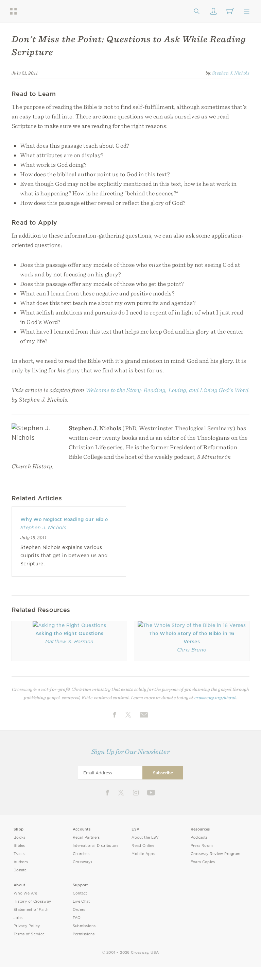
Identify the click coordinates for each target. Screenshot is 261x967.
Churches (81, 854)
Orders (79, 909)
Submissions (84, 926)
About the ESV (145, 837)
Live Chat (81, 901)
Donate (20, 870)
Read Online (143, 845)
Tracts (19, 854)
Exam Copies (203, 862)
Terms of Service (29, 934)
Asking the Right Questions (69, 633)
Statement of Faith (31, 909)
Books (19, 837)
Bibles (19, 845)
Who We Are (25, 893)
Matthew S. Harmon (69, 641)
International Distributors (96, 845)
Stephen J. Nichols (230, 73)
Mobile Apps (143, 854)
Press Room (202, 845)
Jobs (18, 918)
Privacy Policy (27, 926)
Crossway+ (83, 862)
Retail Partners (86, 837)
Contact (80, 893)
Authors (21, 862)
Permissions (83, 934)
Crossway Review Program (216, 854)
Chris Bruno (192, 649)
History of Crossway (32, 901)
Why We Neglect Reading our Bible (64, 519)
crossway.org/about (215, 697)
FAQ (77, 918)
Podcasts (199, 837)
